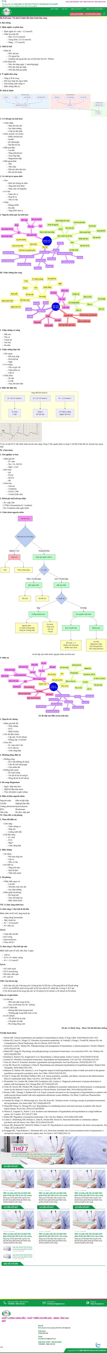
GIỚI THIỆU (54, 9)
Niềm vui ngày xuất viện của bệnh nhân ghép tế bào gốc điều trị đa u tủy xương (17, 1194)
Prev (2, 1150)
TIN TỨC (64, 9)
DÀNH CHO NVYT (77, 9)
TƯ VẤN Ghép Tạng (92, 14)
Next (104, 1150)
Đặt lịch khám (77, 14)
